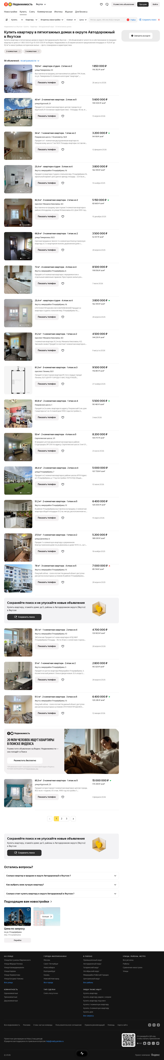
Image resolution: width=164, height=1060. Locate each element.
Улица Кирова (10, 971)
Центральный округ (91, 979)
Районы (126, 964)
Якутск (38, 170)
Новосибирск (49, 967)
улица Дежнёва (41, 539)
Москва (47, 960)
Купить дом (88, 1012)
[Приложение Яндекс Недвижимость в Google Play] (149, 1043)
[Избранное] (101, 4)
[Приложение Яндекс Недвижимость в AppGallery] (153, 1043)
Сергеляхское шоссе (43, 438)
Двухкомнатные (11, 1001)
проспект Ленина (42, 371)
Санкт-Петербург (51, 964)
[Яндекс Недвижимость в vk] (149, 1025)
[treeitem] (11, 12)
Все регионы (128, 960)
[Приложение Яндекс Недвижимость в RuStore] (157, 1043)
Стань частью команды (42, 1025)
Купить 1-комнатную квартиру (96, 1004)
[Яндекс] (155, 1055)
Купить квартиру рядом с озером (97, 997)
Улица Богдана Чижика (13, 979)
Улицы (125, 971)
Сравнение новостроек (132, 967)
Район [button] (133, 20)
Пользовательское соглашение (68, 1025)
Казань (46, 975)
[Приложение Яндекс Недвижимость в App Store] (144, 1043)
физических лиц (32, 769)
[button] (107, 4)
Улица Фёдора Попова (13, 964)
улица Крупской (41, 103)
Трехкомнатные (10, 997)
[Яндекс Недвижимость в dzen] (154, 1025)
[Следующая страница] (73, 818)
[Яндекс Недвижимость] (18, 4)
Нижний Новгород (51, 979)
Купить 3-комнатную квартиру (96, 1008)
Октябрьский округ (91, 971)
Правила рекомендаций (95, 1025)
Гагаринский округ (91, 967)
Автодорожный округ (92, 964)
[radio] (61, 818)
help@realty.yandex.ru (55, 1041)
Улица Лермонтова (12, 975)
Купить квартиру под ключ (94, 1001)
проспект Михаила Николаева (47, 204)
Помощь (111, 1025)
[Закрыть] (159, 20)
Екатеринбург (49, 971)
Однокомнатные (11, 993)
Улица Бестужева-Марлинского (17, 960)
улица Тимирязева (42, 70)
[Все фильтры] (6, 19)
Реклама (26, 1025)
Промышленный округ (92, 960)
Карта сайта (122, 1025)
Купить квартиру (90, 993)
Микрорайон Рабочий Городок (96, 975)
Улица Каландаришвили (14, 967)
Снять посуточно (51, 993)
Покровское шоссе (43, 405)
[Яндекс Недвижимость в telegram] (158, 1025)
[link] (155, 4)
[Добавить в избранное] (63, 83)
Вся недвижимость (12, 1025)
